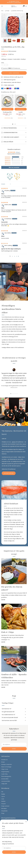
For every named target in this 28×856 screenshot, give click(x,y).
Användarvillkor (5, 778)
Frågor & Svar (4, 769)
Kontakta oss (4, 759)
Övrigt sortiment (5, 806)
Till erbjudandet (17, 2)
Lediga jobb (4, 783)
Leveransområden (5, 781)
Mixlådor (3, 801)
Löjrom (3, 796)
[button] (4, 51)
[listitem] (14, 2)
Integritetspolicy (5, 771)
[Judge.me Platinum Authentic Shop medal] (10, 176)
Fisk (2, 791)
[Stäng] (26, 822)
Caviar (2, 799)
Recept (3, 762)
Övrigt (2, 813)
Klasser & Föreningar (6, 766)
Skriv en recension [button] (14, 167)
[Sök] (26, 6)
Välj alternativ (7, 109)
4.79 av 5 (18, 152)
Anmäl (14, 852)
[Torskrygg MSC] (7, 101)
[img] (4, 188)
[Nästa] (25, 40)
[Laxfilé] (21, 101)
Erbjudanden (4, 811)
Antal (2, 62)
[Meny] (2, 6)
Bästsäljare (4, 808)
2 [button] (12, 256)
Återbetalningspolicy (6, 776)
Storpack (3, 803)
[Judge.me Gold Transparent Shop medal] (17, 176)
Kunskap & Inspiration (6, 764)
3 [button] (14, 256)
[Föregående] (2, 40)
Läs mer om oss (8, 473)
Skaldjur (3, 794)
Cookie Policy (4, 774)
